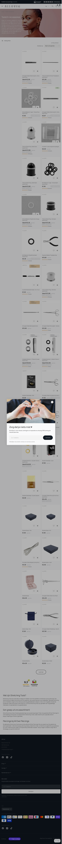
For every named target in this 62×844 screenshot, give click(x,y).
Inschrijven (47, 437)
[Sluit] (51, 402)
